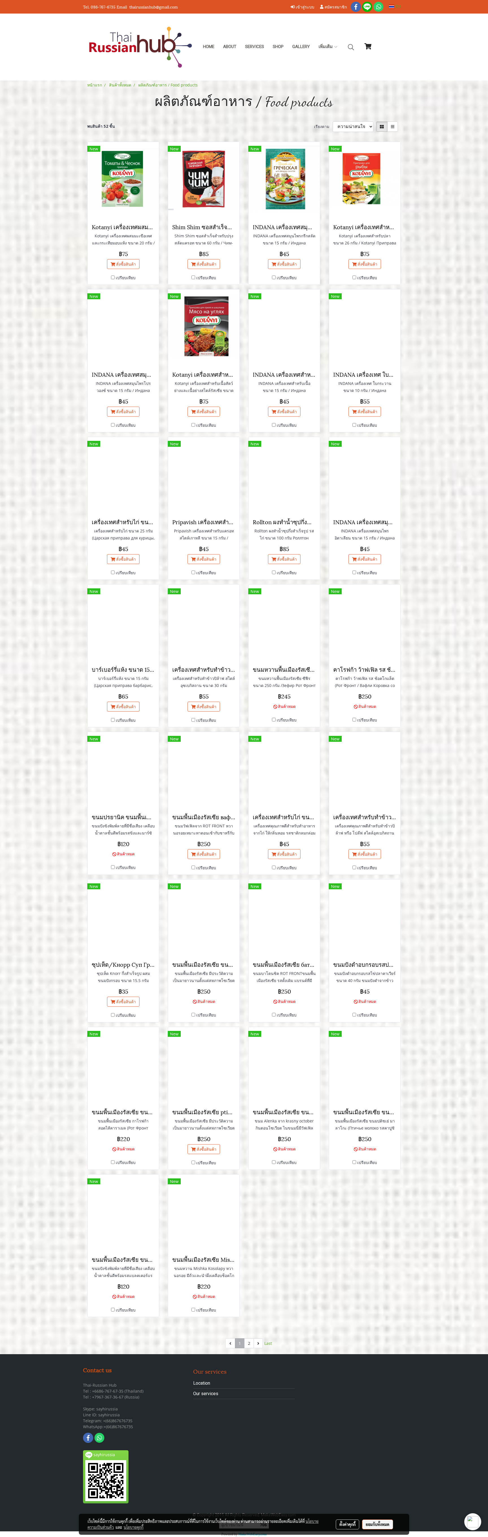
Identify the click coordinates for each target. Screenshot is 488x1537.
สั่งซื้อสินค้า (125, 264)
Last (268, 1343)
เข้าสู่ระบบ (304, 7)
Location (201, 1383)
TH (397, 7)
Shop (278, 46)
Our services (205, 1393)
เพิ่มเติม (326, 46)
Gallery (301, 46)
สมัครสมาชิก (335, 7)
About (229, 46)
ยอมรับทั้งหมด (377, 1524)
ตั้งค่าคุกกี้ (347, 1524)
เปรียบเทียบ (126, 277)
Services (254, 46)
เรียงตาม (323, 126)
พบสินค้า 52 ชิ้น (101, 126)
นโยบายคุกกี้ (133, 1527)
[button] (351, 47)
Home (208, 46)
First (220, 1343)
